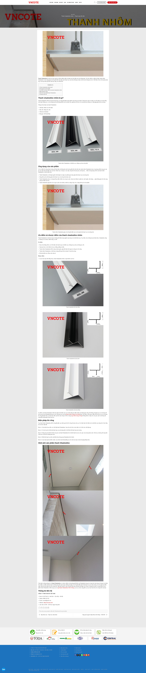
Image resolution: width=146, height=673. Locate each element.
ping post (107, 622)
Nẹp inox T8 (52, 669)
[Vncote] (38, 2)
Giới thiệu (51, 2)
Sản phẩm (56, 2)
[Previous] (28, 636)
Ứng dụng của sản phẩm (44, 88)
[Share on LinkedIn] (48, 608)
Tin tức (80, 2)
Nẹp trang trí (44, 669)
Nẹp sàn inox (59, 669)
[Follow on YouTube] (89, 655)
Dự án (65, 2)
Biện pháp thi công (43, 91)
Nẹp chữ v (87, 669)
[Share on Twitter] (42, 608)
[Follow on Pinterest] (84, 655)
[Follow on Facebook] (75, 655)
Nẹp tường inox (96, 669)
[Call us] (82, 655)
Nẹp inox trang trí (34, 670)
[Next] (118, 636)
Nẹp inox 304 (67, 669)
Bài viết (73, 14)
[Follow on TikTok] (77, 655)
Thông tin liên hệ (43, 94)
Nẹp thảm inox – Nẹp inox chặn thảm (49, 614)
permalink (64, 611)
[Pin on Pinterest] (46, 608)
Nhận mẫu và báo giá (64, 656)
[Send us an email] (80, 655)
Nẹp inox (31, 669)
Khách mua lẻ (77, 647)
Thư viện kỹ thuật (70, 2)
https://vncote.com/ (48, 602)
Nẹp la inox (104, 669)
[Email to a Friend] (44, 608)
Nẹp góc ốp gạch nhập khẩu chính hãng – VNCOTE (94, 614)
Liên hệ (76, 2)
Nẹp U (82, 669)
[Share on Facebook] (39, 608)
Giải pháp (61, 2)
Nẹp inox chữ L (76, 669)
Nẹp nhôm (37, 669)
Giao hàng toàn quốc (64, 654)
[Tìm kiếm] (95, 2)
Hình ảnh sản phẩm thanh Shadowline (47, 92)
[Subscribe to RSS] (86, 655)
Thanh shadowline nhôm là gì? (46, 87)
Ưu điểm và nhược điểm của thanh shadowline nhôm (50, 90)
